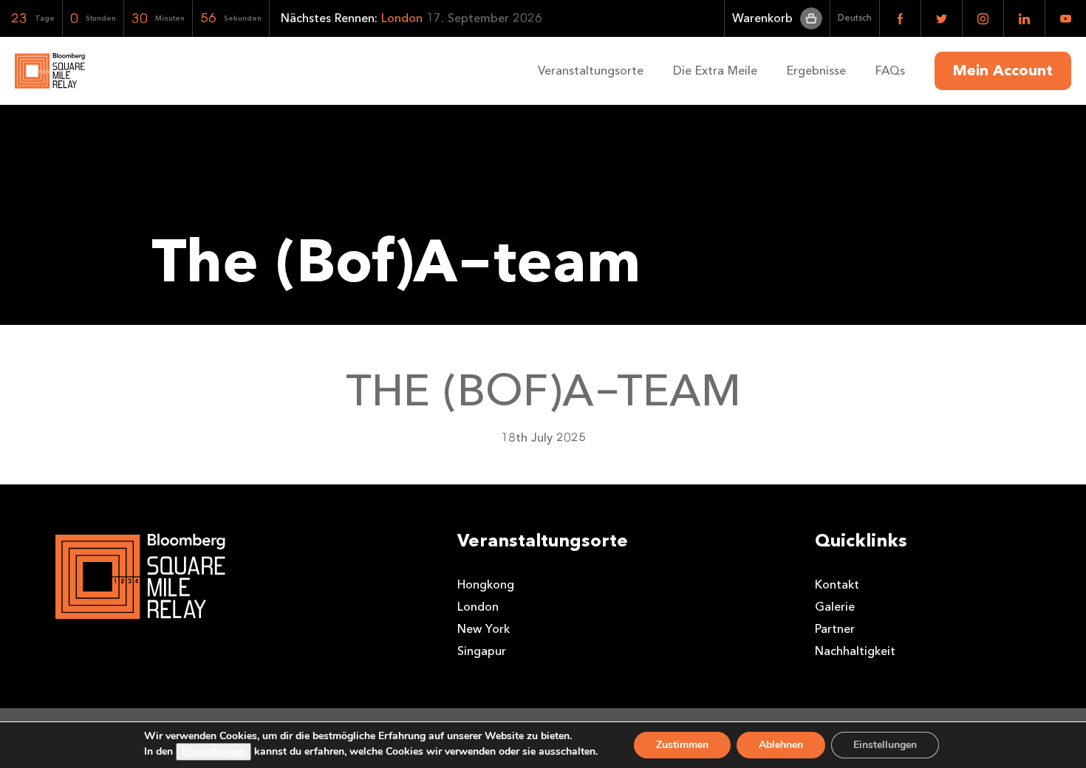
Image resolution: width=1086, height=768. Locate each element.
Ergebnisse (816, 70)
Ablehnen (781, 745)
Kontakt (837, 584)
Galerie (835, 606)
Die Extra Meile (715, 70)
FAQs (890, 70)
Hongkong (485, 584)
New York (483, 629)
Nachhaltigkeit (855, 651)
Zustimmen (682, 745)
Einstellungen (213, 751)
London (478, 606)
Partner (835, 629)
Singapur (481, 651)
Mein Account (1003, 70)
